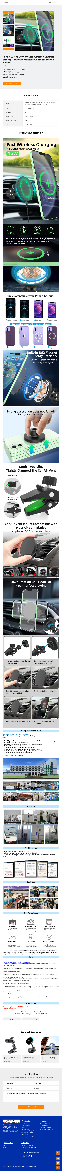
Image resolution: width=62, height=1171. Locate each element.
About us (44, 1121)
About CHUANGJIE (45, 1124)
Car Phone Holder (26, 1124)
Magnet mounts (25, 1125)
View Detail (7, 1061)
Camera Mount (25, 1129)
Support (5, 1147)
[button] (8, 12)
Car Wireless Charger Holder (29, 1131)
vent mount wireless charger (30, 1019)
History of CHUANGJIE (46, 1127)
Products (25, 1121)
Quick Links (8, 1143)
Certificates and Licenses (46, 1129)
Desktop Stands (25, 1134)
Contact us (6, 755)
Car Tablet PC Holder (27, 1132)
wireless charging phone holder (12, 1019)
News (4, 1145)
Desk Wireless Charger (27, 1136)
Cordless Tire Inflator (27, 1138)
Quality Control (44, 1125)
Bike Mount (24, 1127)
